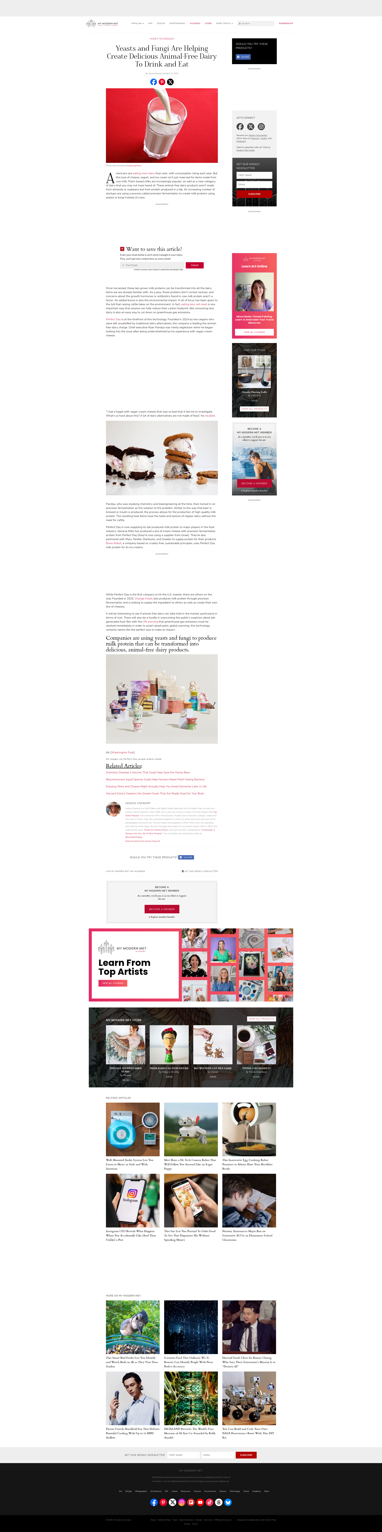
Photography (178, 23)
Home (153, 38)
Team (175, 1520)
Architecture (156, 1491)
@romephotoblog (133, 837)
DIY (166, 1491)
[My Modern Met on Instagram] (181, 1502)
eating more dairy (144, 173)
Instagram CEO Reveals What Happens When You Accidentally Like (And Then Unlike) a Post (131, 1235)
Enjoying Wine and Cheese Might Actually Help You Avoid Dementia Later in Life (156, 786)
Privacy (187, 1524)
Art (150, 23)
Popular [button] (136, 23)
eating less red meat (194, 304)
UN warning (150, 621)
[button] (224, 23)
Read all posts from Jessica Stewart (142, 841)
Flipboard (241, 141)
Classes (197, 1491)
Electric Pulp (270, 1520)
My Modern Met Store (124, 1020)
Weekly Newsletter (257, 135)
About (153, 1520)
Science (223, 1491)
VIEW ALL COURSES (254, 332)
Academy (195, 23)
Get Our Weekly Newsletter (201, 871)
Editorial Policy (164, 1520)
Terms (195, 1524)
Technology (166, 38)
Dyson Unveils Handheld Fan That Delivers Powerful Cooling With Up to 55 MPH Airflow (133, 1433)
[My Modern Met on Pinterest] (163, 1502)
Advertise (208, 1520)
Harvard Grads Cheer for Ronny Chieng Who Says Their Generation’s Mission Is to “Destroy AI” (248, 1362)
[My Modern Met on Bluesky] (228, 1502)
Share (187, 857)
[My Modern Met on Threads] (218, 1502)
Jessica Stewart (155, 73)
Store (208, 23)
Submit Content (186, 1520)
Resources (185, 1491)
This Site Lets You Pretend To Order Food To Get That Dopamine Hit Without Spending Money (189, 1235)
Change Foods (144, 598)
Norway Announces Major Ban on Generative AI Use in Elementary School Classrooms (247, 1235)
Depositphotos (134, 165)
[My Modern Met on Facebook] (154, 1502)
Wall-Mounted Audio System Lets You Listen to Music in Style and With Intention (129, 1164)
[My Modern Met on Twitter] (172, 1502)
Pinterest (254, 138)
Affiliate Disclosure (222, 1520)
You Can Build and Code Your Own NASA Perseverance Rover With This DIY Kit (248, 1433)
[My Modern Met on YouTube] (200, 1502)
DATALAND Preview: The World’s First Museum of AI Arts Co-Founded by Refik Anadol (189, 1433)
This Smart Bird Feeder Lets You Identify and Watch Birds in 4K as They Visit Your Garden (132, 1362)
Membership (286, 23)
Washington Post (123, 752)
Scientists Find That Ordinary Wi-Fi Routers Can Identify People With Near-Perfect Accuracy (189, 1362)
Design (161, 23)
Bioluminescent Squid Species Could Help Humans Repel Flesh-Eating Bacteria (155, 779)
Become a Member (162, 909)
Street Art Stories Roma (155, 829)
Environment (210, 1491)
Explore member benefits (163, 917)
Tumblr (263, 138)
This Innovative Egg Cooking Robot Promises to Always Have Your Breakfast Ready (247, 1164)
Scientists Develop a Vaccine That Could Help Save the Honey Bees (148, 772)
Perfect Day (113, 319)
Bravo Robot (113, 543)
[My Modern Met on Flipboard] (191, 1502)
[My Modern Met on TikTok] (209, 1502)
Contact (198, 1520)
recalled (210, 415)
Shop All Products (254, 408)
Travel (246, 1491)
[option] (194, 976)
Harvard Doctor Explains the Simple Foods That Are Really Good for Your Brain (155, 793)
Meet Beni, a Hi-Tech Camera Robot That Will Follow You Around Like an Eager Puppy (190, 1164)
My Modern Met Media (253, 149)
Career (175, 1491)
